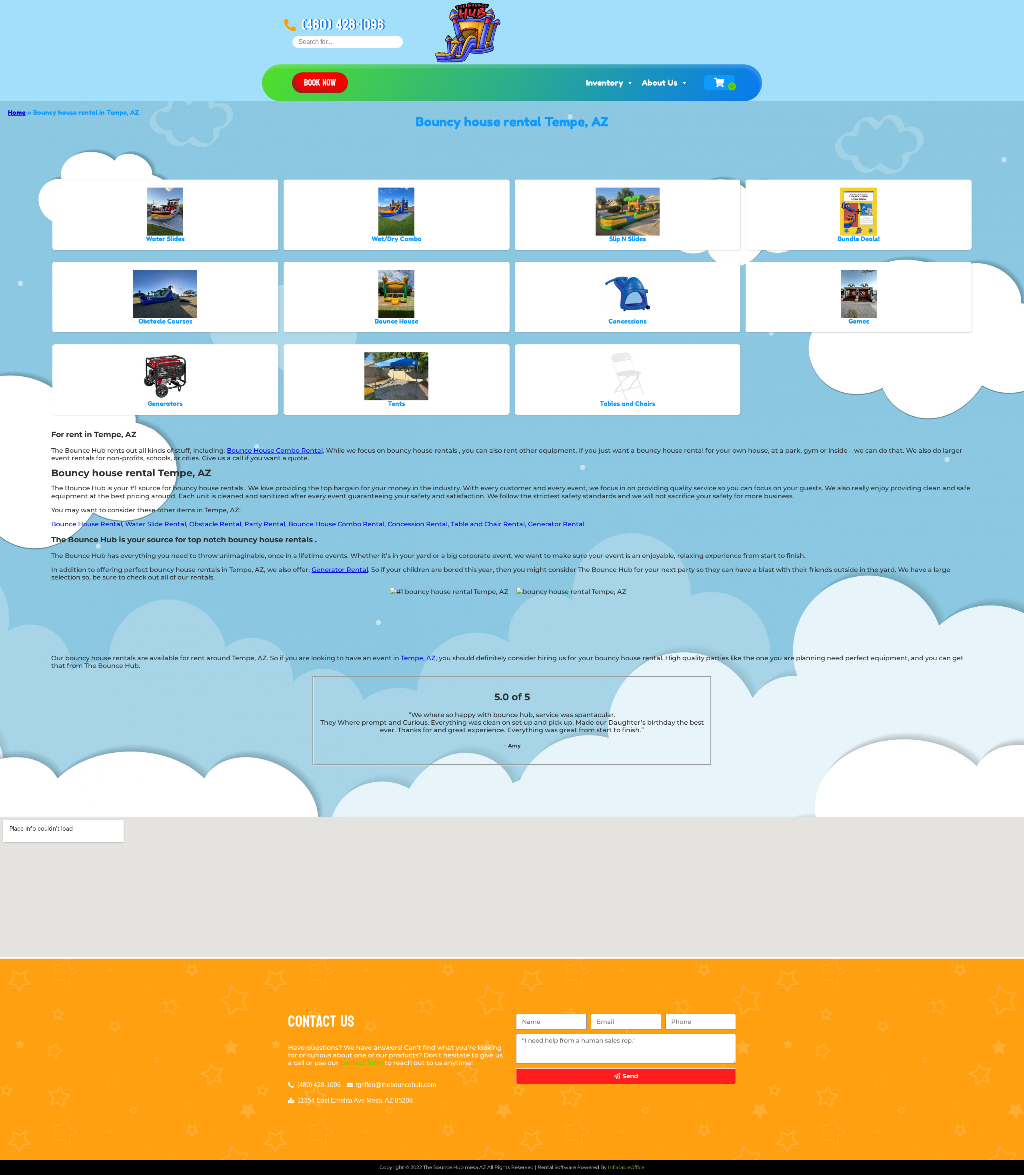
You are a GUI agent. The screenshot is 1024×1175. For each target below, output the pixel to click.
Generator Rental (556, 524)
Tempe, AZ (418, 658)
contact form (361, 1063)
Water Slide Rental (155, 524)
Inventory (604, 83)
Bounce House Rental (86, 524)
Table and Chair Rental (488, 524)
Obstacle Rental (215, 524)
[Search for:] (347, 41)
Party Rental (264, 524)
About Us (660, 83)
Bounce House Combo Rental (275, 450)
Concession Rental (418, 524)
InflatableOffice (626, 1167)
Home (17, 112)
